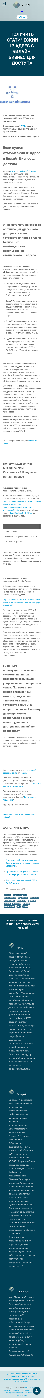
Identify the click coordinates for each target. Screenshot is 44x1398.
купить (25, 906)
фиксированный (10, 898)
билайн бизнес (9, 906)
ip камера (26, 903)
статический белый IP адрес (23, 171)
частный (7, 903)
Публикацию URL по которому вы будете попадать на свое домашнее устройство (22, 863)
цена (18, 906)
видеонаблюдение (20, 895)
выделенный (23, 898)
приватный (17, 903)
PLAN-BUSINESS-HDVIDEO (20, 513)
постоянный (34, 898)
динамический (9, 901)
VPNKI (23, 126)
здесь (24, 773)
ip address (7, 895)
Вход (23, 17)
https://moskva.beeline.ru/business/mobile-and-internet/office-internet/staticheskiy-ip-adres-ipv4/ (22, 602)
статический (21, 901)
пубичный (32, 901)
